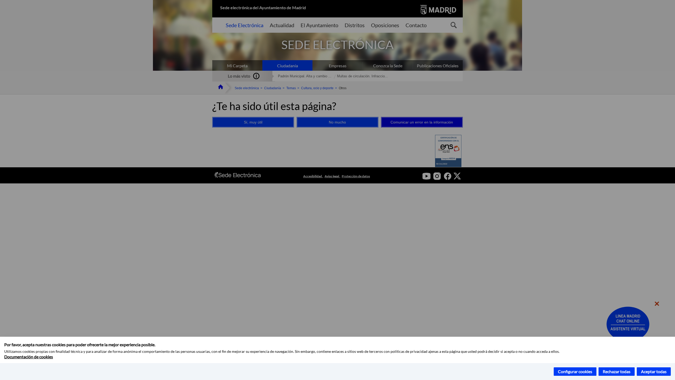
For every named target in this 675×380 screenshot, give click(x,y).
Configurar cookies (575, 371)
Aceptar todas (654, 371)
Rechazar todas (616, 371)
